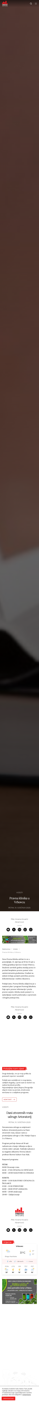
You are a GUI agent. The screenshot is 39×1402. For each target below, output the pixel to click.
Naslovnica (6, 949)
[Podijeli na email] (19, 929)
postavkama (27, 1395)
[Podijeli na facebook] (8, 929)
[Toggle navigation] (35, 3)
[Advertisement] (19, 1043)
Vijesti (19, 893)
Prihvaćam (8, 1398)
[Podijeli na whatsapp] (25, 929)
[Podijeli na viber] (30, 929)
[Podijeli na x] (14, 929)
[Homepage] (5, 3)
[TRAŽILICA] (31, 3)
